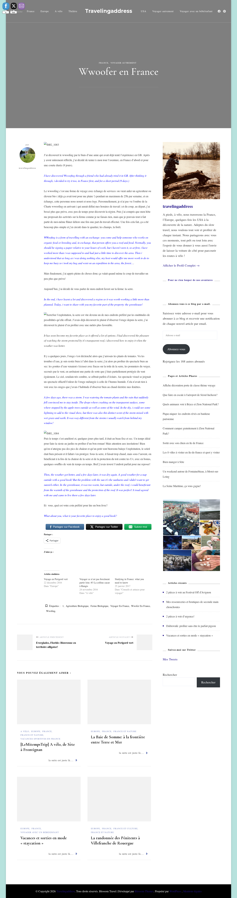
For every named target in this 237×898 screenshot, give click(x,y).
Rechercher (170, 675)
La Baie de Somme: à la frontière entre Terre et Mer (118, 740)
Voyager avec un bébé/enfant (196, 11)
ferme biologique (99, 606)
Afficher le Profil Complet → (181, 265)
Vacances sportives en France (40, 738)
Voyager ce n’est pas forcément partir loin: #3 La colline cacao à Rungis (94, 582)
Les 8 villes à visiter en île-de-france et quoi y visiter (191, 452)
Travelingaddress (108, 11)
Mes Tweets (170, 659)
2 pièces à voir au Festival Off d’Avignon (188, 592)
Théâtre (73, 11)
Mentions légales (192, 891)
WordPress (175, 891)
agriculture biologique (77, 606)
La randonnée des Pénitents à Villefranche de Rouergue (115, 840)
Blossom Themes (144, 891)
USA (143, 11)
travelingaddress (27, 168)
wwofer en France (140, 606)
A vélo (58, 11)
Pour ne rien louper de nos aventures (190, 280)
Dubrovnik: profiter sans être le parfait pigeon (191, 626)
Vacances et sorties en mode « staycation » (189, 635)
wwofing (50, 611)
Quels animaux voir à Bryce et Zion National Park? (191, 404)
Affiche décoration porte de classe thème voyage (189, 385)
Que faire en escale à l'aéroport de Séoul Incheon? (190, 395)
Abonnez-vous (176, 349)
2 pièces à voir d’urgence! (180, 616)
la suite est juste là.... (61, 760)
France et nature (31, 734)
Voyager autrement (163, 11)
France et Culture (125, 828)
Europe (45, 11)
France (103, 62)
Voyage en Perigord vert (56, 579)
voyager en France (119, 606)
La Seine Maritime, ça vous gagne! (182, 486)
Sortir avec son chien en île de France (183, 443)
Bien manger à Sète (173, 462)
